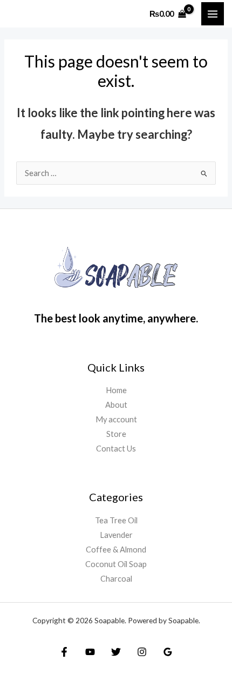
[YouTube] (90, 652)
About (116, 404)
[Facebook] (64, 652)
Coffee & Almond (116, 549)
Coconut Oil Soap (116, 564)
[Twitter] (116, 652)
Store (116, 434)
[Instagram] (142, 652)
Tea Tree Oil (116, 520)
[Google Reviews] (168, 652)
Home (116, 390)
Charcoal (116, 578)
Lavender (116, 535)
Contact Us (116, 448)
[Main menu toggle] (212, 13)
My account (116, 419)
